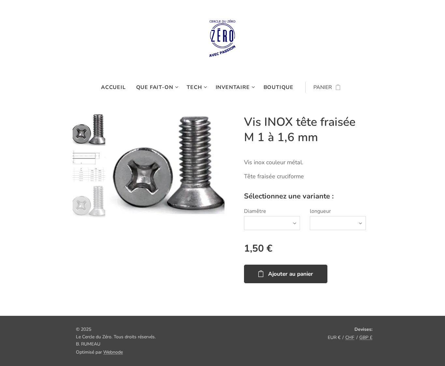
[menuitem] (116, 87)
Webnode (113, 352)
